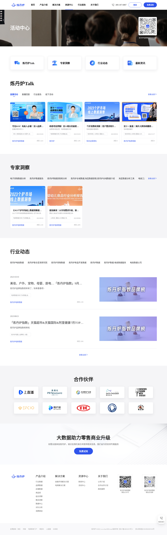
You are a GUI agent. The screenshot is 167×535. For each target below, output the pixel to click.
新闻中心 (81, 482)
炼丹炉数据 (95, 263)
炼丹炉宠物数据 (58, 263)
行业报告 (82, 5)
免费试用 (150, 5)
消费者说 (39, 511)
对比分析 (39, 507)
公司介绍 (101, 482)
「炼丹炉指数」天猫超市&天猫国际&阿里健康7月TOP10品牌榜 (47, 322)
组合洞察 (39, 496)
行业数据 (39, 482)
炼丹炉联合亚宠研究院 (37, 263)
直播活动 (14, 94)
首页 (33, 5)
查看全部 (151, 94)
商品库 (38, 493)
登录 (135, 5)
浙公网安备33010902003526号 (144, 529)
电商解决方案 (60, 485)
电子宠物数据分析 (18, 178)
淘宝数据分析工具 (126, 178)
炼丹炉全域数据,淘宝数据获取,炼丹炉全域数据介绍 (93, 178)
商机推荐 (101, 489)
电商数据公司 (136, 263)
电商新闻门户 (32, 529)
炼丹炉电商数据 (17, 263)
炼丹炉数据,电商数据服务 (115, 263)
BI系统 (55, 529)
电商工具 (142, 178)
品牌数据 (39, 485)
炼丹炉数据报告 (36, 178)
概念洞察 (39, 500)
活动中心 (81, 485)
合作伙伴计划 (103, 485)
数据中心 (39, 504)
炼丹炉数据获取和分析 (57, 178)
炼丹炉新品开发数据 (77, 263)
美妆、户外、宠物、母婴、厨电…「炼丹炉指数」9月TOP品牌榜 (47, 283)
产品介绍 (44, 5)
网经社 (41, 529)
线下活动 (49, 94)
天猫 (24, 529)
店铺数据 (39, 489)
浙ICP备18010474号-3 (126, 529)
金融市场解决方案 (62, 482)
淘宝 (18, 529)
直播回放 (26, 94)
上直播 (48, 529)
